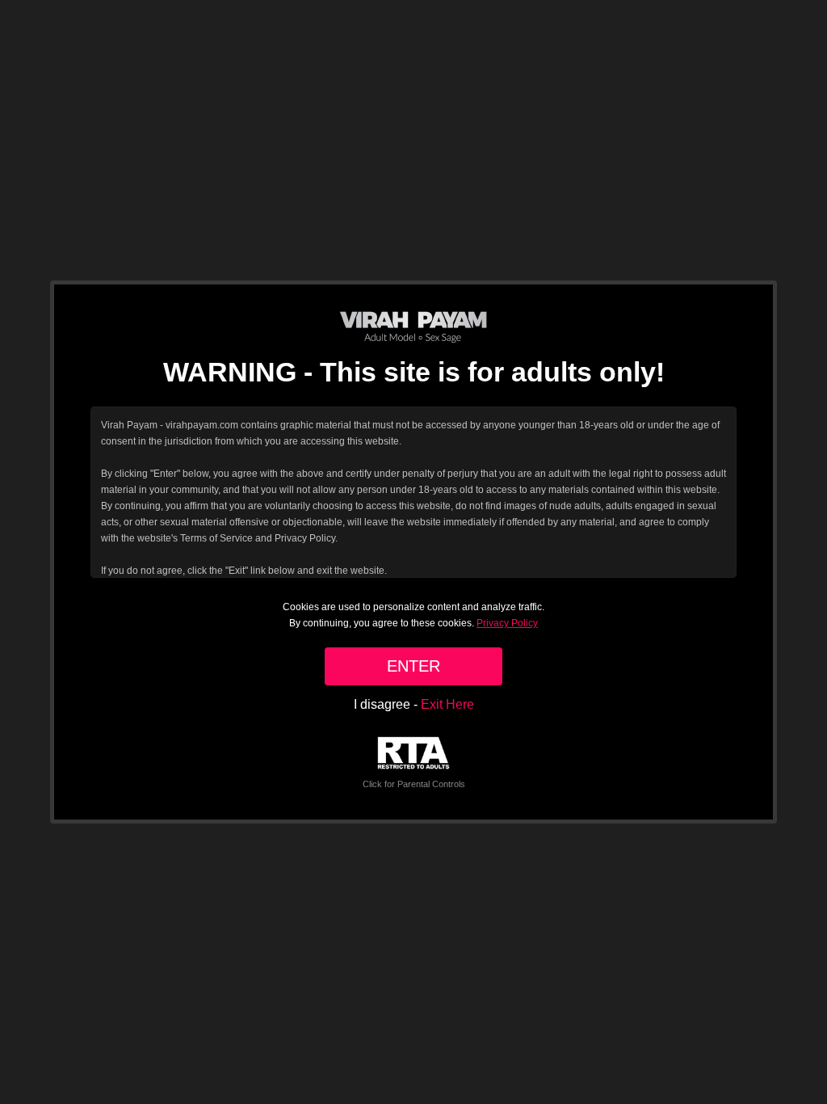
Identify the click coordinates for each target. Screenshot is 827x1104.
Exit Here (447, 704)
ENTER (413, 666)
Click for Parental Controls (414, 784)
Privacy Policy (507, 623)
